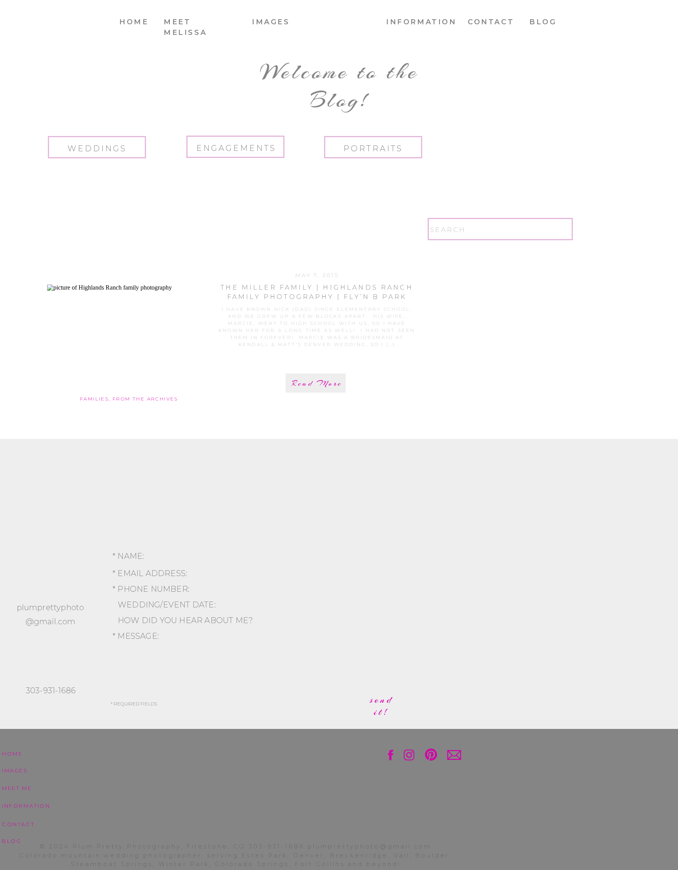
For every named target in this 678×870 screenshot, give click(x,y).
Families (94, 399)
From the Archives (145, 399)
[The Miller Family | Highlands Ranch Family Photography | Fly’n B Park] (129, 339)
